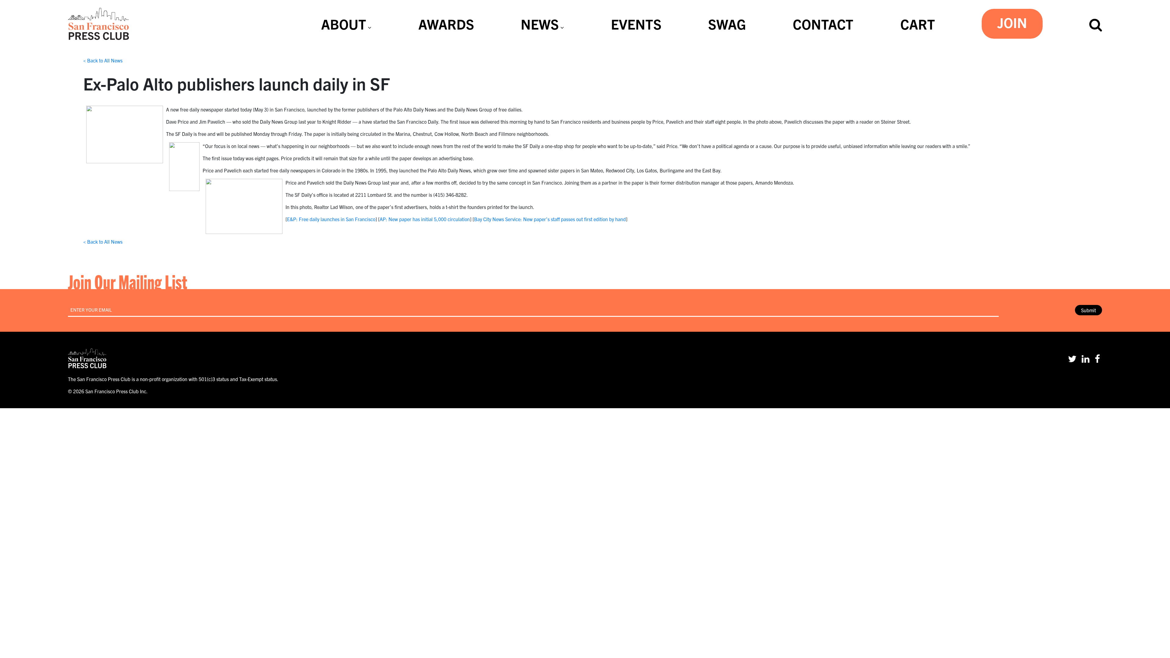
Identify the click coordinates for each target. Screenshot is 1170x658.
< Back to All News (102, 60)
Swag (727, 23)
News (540, 23)
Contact (823, 23)
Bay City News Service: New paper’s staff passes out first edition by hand (550, 219)
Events (636, 23)
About (343, 23)
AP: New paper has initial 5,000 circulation (425, 219)
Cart (917, 23)
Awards (446, 23)
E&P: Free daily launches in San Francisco (331, 219)
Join (1012, 22)
